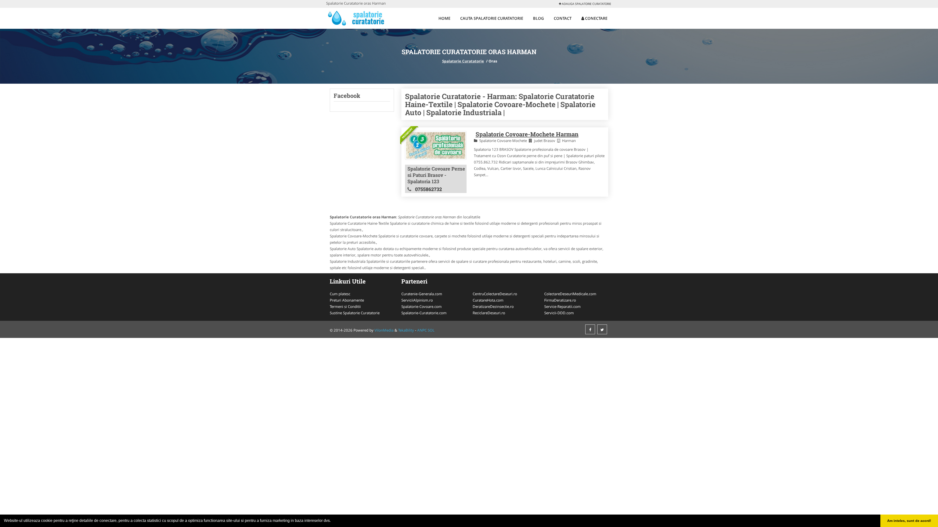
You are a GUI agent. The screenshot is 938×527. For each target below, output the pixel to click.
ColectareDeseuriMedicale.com (570, 293)
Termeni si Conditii (345, 306)
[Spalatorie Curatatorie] (358, 17)
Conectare (596, 18)
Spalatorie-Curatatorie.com (424, 312)
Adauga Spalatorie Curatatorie (586, 4)
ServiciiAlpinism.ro (417, 300)
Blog (538, 18)
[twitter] (602, 329)
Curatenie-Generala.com (421, 293)
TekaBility (406, 330)
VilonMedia (384, 330)
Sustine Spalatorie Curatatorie (355, 312)
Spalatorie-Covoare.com (421, 306)
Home (444, 18)
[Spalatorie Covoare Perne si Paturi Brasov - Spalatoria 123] (436, 145)
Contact (563, 18)
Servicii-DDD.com (559, 312)
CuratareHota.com (488, 300)
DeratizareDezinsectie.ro (493, 306)
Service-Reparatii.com (562, 306)
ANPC (422, 330)
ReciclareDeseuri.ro (489, 312)
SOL (431, 330)
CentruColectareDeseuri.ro (495, 293)
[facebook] (590, 329)
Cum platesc (340, 293)
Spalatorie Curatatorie (463, 61)
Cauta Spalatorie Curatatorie (491, 18)
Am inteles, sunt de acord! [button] (909, 521)
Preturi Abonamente (347, 300)
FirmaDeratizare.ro (560, 300)
